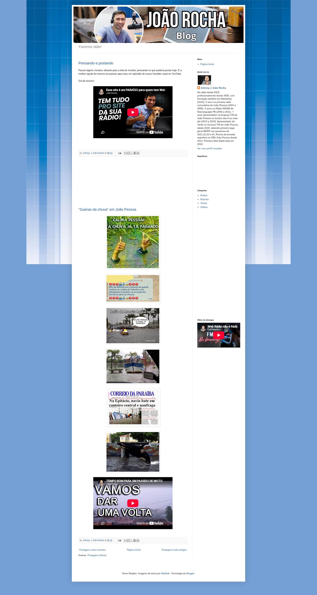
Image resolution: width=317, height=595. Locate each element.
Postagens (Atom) (97, 555)
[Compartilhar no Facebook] (135, 153)
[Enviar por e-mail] (125, 153)
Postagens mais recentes (92, 549)
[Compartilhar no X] (131, 153)
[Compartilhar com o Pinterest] (138, 153)
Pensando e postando (95, 63)
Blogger (190, 573)
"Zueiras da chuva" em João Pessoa (107, 209)
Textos (203, 203)
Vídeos (204, 207)
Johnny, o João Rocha (213, 88)
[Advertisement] (133, 182)
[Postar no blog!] (128, 153)
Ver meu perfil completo (209, 148)
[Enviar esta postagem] (119, 153)
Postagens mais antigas (174, 549)
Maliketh (165, 573)
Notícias (204, 199)
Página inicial (134, 549)
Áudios (203, 195)
